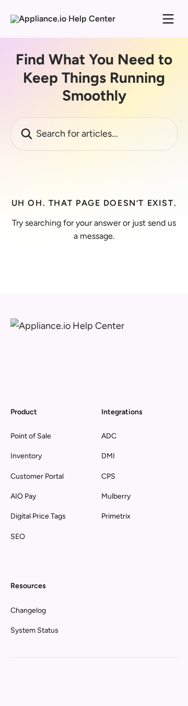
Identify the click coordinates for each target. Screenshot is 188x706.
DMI (108, 455)
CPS (108, 476)
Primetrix (116, 516)
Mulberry (116, 496)
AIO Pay (23, 496)
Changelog (28, 610)
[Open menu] (168, 19)
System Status (34, 630)
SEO (17, 536)
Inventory (26, 455)
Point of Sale (30, 436)
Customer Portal (37, 476)
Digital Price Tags (38, 516)
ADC (108, 436)
